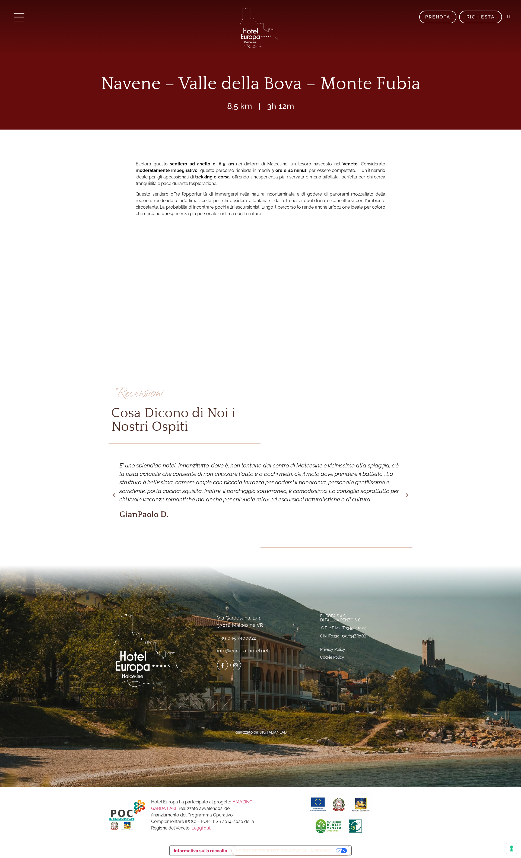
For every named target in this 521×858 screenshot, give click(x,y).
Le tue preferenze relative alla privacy (284, 850)
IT (509, 16)
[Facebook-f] (222, 665)
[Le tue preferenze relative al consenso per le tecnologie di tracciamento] (511, 848)
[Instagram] (235, 665)
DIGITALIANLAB (273, 732)
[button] (114, 495)
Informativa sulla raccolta (200, 850)
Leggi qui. (201, 828)
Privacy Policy (332, 649)
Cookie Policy (332, 657)
